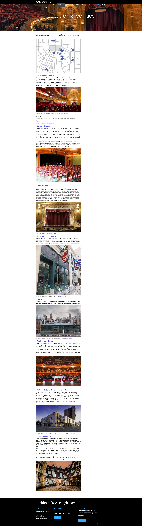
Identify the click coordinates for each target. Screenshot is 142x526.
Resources (68, 4)
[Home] (43, 2)
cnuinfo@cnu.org (43, 518)
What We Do (61, 4)
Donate (82, 4)
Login (102, 4)
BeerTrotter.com (63, 296)
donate (81, 520)
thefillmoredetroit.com (66, 386)
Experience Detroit (53, 233)
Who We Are (53, 4)
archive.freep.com (69, 338)
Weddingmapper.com (55, 182)
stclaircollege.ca (72, 433)
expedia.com (65, 113)
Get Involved (75, 4)
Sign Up (57, 517)
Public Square (96, 4)
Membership (88, 4)
